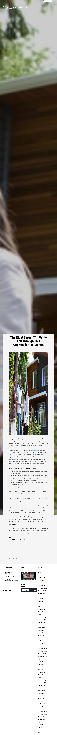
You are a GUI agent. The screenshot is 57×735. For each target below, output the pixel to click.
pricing (21, 441)
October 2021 (41, 716)
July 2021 (40, 724)
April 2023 (40, 669)
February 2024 (41, 643)
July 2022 (40, 693)
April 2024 (40, 638)
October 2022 (41, 685)
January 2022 (41, 709)
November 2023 (41, 651)
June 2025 (40, 601)
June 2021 (40, 727)
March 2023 (40, 672)
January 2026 (41, 583)
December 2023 (41, 648)
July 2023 (40, 661)
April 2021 (40, 732)
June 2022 (40, 695)
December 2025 (41, 585)
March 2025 (40, 609)
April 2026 (40, 575)
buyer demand (26, 452)
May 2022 (40, 698)
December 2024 (41, 617)
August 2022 (41, 690)
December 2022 (41, 680)
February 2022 (41, 706)
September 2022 (41, 688)
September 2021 (41, 719)
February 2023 (41, 674)
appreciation (40, 457)
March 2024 (40, 640)
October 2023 (41, 653)
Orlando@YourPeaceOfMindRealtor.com (10, 580)
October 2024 (41, 622)
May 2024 (40, 635)
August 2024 (41, 627)
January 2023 (41, 677)
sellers (10, 454)
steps (40, 441)
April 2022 (40, 701)
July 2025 (40, 598)
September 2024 (41, 625)
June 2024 (40, 632)
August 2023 (41, 659)
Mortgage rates (34, 450)
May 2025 (40, 604)
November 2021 (41, 714)
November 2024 (41, 619)
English (46, 0)
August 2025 (41, 596)
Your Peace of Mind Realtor (18, 7)
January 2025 (41, 614)
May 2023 (40, 667)
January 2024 (41, 646)
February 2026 (41, 580)
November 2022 (41, 682)
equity (14, 459)
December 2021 (41, 711)
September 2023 (41, 656)
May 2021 (40, 730)
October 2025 (41, 590)
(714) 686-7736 (7, 579)
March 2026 (40, 577)
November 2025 (41, 588)
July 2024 (40, 630)
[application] (28, 576)
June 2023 (40, 664)
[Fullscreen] (35, 579)
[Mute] (33, 579)
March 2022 (40, 703)
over (13, 457)
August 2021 (41, 722)
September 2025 (41, 593)
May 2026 (40, 572)
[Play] (22, 579)
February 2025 (41, 611)
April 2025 (40, 606)
